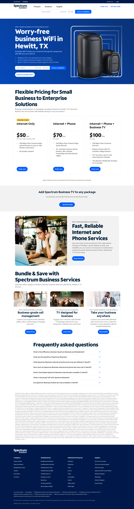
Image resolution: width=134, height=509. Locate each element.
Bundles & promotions (47, 461)
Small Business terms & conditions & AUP (89, 492)
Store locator (98, 483)
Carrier (70, 480)
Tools (69, 467)
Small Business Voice (47, 467)
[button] (118, 1)
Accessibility (28, 492)
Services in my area (100, 461)
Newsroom (17, 474)
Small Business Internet (47, 464)
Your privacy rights (19, 492)
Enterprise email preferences (69, 492)
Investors (16, 477)
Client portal (71, 483)
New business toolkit (47, 486)
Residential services (19, 467)
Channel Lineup (99, 467)
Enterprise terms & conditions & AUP (23, 494)
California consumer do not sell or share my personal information (71, 494)
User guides (71, 477)
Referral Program (100, 474)
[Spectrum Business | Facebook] (111, 450)
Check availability (83, 12)
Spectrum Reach (18, 464)
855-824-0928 (115, 6)
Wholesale (98, 477)
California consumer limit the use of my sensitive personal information (32, 496)
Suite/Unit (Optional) (65, 10)
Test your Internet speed (102, 464)
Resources (44, 480)
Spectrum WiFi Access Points (103, 471)
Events (70, 471)
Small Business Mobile (47, 471)
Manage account (46, 477)
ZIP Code (70, 10)
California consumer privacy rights (43, 494)
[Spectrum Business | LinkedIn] (115, 450)
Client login (71, 486)
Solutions (70, 461)
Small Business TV (46, 474)
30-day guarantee (46, 483)
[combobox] (49, 11)
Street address (20, 66)
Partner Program (99, 480)
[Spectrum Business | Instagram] (119, 450)
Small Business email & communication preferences (47, 492)
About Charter (18, 461)
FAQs (69, 474)
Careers (16, 471)
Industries (70, 464)
